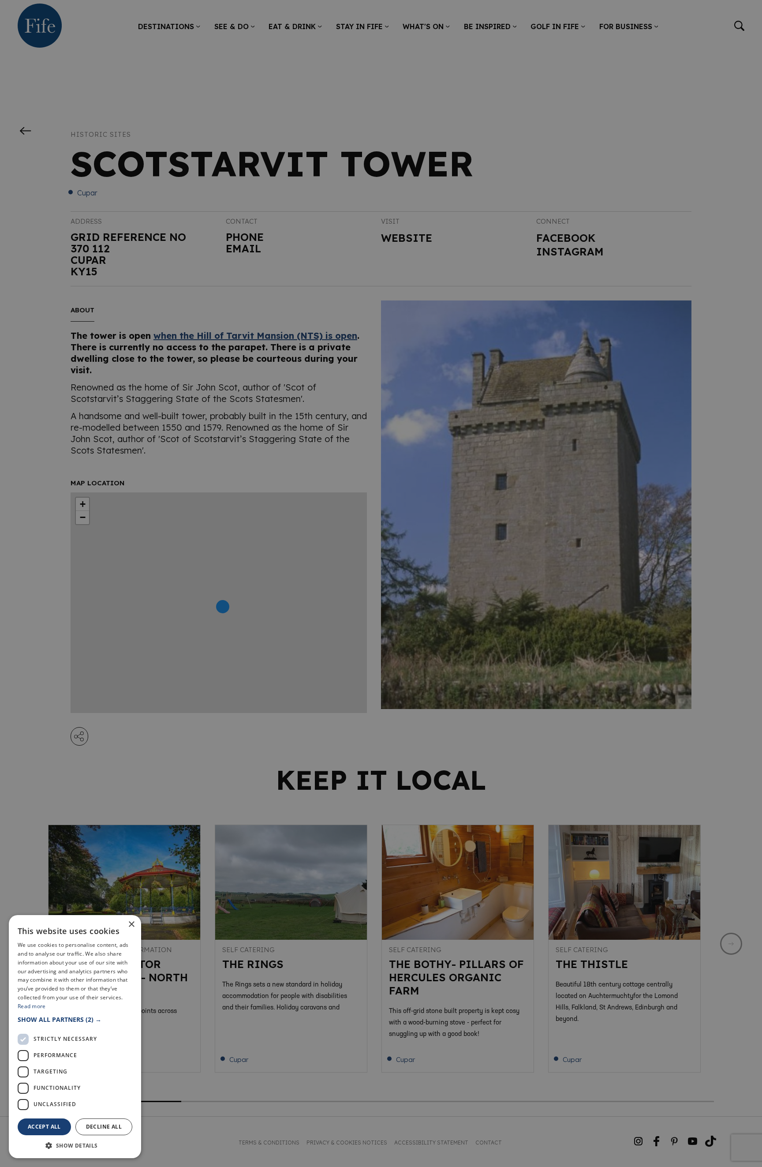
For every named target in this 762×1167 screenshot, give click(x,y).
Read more (32, 1006)
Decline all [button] (104, 1126)
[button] (75, 1019)
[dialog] (381, 583)
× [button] (131, 924)
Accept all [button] (44, 1126)
